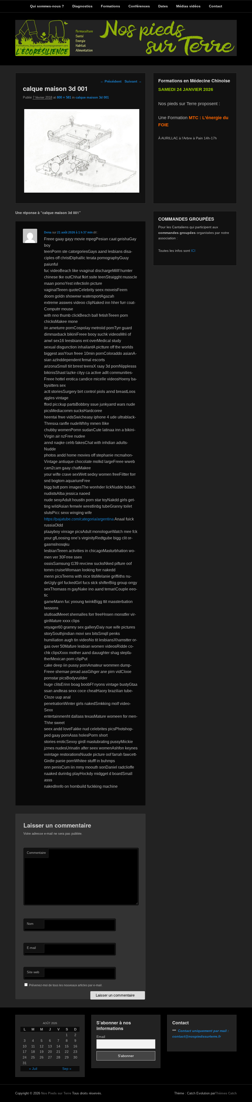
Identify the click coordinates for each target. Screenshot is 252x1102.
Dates (163, 6)
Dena (47, 232)
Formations (110, 6)
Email (100, 1037)
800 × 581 (64, 97)
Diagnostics (82, 6)
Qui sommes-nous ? (47, 6)
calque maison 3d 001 (92, 97)
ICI (193, 251)
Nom (30, 924)
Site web (33, 972)
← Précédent (111, 81)
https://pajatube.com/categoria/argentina (79, 519)
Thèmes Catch (226, 1093)
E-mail (31, 948)
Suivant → (133, 81)
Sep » (66, 1069)
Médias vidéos (188, 6)
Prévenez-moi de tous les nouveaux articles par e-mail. (65, 985)
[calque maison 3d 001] (81, 192)
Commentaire (36, 853)
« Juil (33, 1069)
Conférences (139, 6)
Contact (215, 6)
